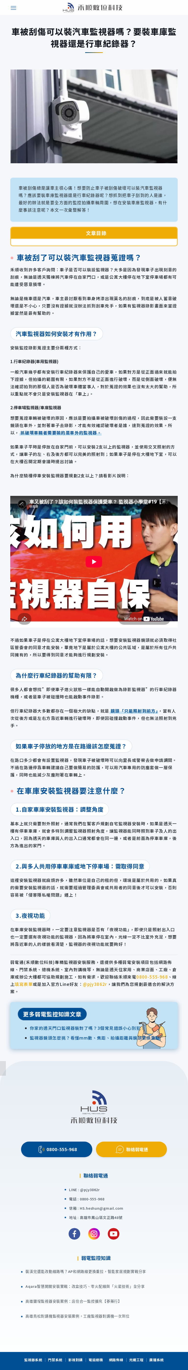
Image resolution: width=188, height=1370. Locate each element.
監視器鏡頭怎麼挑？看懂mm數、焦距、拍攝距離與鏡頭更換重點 (95, 1038)
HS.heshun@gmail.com (101, 1208)
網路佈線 (116, 1359)
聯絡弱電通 (137, 1149)
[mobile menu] (13, 7)
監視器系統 (33, 1359)
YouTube (113, 1234)
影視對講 (75, 1359)
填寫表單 (24, 984)
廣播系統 (156, 1359)
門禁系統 (55, 1359)
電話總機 (96, 1359)
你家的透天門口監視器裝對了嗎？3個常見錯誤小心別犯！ (87, 1028)
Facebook (74, 1234)
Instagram (94, 1234)
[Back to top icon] (181, 1361)
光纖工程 (136, 1359)
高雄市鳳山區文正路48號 (101, 1217)
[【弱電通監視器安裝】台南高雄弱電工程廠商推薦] (92, 7)
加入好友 (182, 1109)
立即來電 (182, 1036)
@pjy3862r (95, 984)
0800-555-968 (152, 977)
